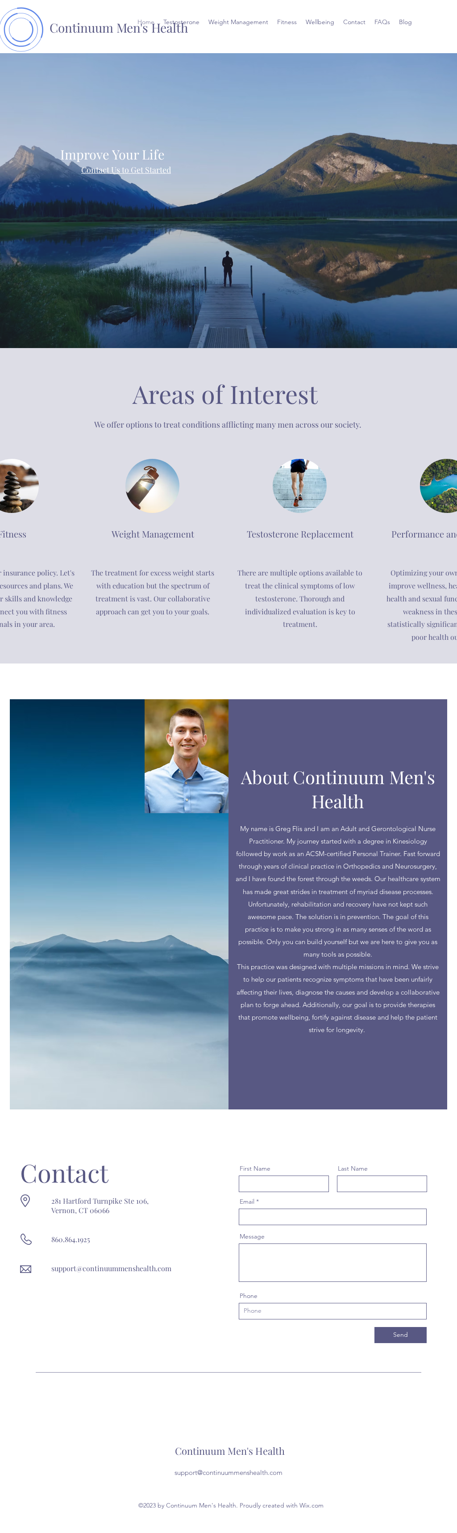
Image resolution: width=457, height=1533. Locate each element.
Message (252, 1236)
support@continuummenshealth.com (111, 1268)
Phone (249, 1296)
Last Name (353, 1168)
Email (247, 1201)
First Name (255, 1168)
